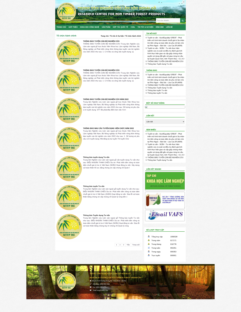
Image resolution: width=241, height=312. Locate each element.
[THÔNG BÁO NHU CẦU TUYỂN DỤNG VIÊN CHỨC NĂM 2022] (69, 139)
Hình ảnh (160, 27)
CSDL (133, 27)
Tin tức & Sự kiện (145, 27)
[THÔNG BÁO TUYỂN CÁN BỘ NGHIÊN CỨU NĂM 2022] (69, 110)
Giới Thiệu (73, 27)
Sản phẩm (106, 27)
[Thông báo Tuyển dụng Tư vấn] (69, 226)
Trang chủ (61, 27)
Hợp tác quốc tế (120, 27)
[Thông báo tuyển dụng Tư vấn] (69, 168)
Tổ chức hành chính (133, 36)
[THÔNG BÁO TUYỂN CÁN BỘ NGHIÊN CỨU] (69, 52)
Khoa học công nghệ (89, 27)
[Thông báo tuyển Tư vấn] (69, 197)
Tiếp (128, 245)
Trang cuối (136, 245)
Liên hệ (169, 27)
